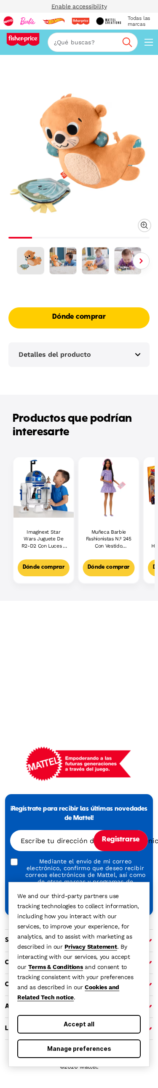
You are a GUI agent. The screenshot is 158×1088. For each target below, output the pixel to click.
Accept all (79, 1024)
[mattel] (8, 21)
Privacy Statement (90, 946)
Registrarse (120, 839)
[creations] (108, 21)
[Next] (141, 260)
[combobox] (93, 42)
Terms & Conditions (55, 966)
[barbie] (28, 21)
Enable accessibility (79, 6)
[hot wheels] (53, 21)
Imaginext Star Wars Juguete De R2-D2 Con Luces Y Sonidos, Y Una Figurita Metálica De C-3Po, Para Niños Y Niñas (43, 539)
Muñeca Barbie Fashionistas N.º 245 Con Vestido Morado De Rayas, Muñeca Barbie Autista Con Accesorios (108, 539)
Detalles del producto (55, 354)
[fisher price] (80, 21)
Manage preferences (79, 1048)
